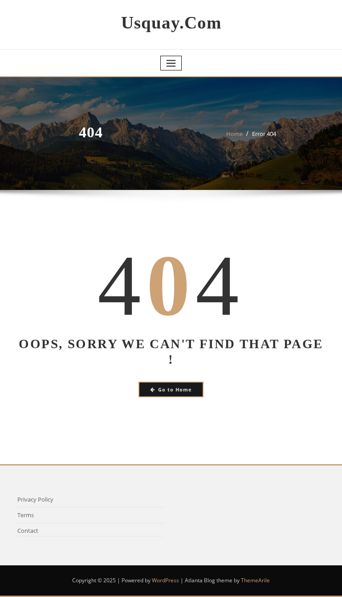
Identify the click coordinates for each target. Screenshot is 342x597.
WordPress (165, 580)
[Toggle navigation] (171, 63)
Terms (25, 515)
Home (234, 134)
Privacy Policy (35, 499)
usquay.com (171, 22)
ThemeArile (255, 580)
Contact (27, 531)
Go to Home (175, 389)
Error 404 (264, 134)
